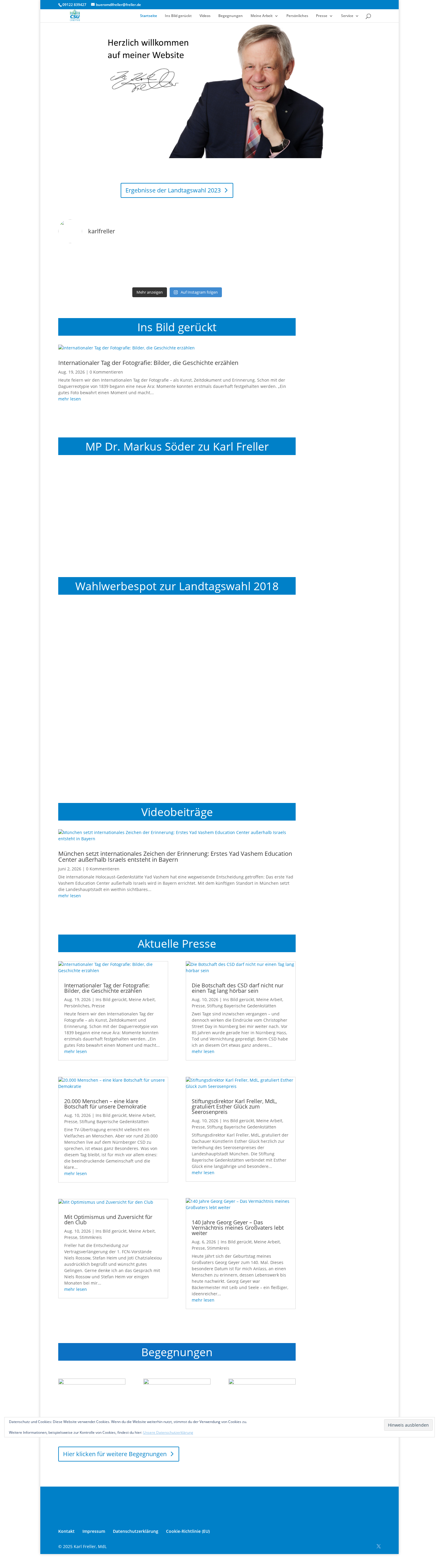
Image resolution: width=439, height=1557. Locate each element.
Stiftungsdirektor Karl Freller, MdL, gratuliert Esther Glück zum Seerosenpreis (234, 1106)
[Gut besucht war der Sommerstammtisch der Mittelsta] (86, 266)
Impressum (93, 1531)
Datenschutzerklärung (135, 1531)
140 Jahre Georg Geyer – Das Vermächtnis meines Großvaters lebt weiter (238, 1228)
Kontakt (66, 1531)
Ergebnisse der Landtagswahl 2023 (173, 190)
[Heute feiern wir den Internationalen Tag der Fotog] (146, 266)
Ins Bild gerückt (178, 16)
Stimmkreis (90, 1237)
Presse (321, 16)
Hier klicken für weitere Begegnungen (115, 1454)
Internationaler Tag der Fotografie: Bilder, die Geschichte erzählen (148, 363)
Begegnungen (230, 16)
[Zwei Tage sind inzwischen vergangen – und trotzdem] (207, 266)
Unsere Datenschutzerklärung (168, 1432)
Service (347, 16)
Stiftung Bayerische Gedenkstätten (114, 1121)
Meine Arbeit (262, 16)
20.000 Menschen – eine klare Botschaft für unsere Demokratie (105, 1103)
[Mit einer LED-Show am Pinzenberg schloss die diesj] (267, 266)
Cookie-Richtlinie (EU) (188, 1531)
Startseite (148, 16)
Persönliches (297, 16)
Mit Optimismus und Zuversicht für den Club (108, 1219)
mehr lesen (69, 399)
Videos (205, 16)
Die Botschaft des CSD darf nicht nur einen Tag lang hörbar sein (237, 988)
